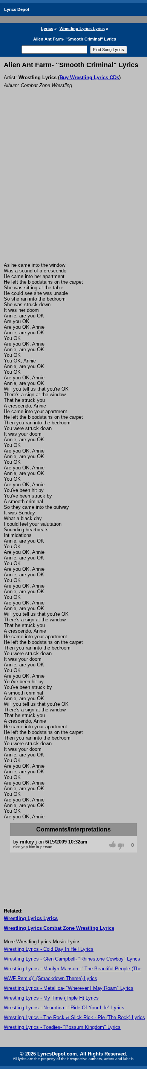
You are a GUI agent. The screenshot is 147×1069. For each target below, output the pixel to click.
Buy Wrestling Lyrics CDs (89, 77)
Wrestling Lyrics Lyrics (82, 28)
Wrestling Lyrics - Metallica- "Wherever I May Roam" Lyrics (68, 988)
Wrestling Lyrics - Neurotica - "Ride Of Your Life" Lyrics (64, 1007)
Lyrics (47, 28)
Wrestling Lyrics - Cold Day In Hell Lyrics (48, 949)
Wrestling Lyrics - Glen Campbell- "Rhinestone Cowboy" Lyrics (72, 959)
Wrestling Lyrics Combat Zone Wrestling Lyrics (59, 928)
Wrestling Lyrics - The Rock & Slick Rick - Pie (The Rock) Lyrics (74, 1017)
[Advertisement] (73, 185)
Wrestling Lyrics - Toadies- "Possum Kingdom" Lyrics (62, 1027)
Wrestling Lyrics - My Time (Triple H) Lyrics (51, 998)
